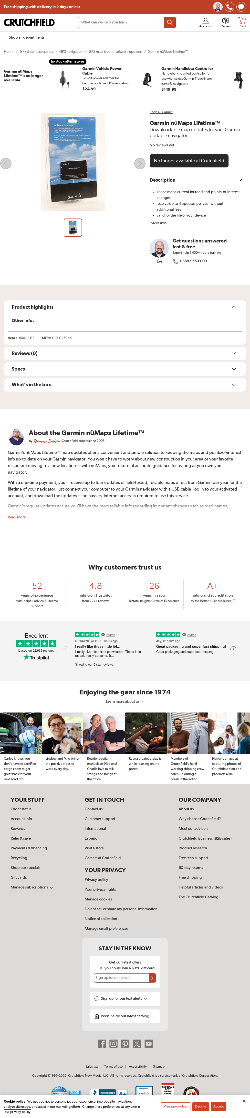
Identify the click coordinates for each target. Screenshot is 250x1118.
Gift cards (19, 878)
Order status (21, 809)
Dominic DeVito (46, 441)
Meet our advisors (193, 829)
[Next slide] (140, 163)
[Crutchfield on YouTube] (149, 1044)
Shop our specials (26, 868)
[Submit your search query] (170, 22)
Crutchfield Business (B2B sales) (205, 839)
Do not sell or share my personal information (121, 909)
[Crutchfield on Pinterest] (125, 1044)
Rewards (18, 829)
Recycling (19, 858)
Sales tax (91, 1066)
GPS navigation (70, 52)
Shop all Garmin (161, 112)
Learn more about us (123, 702)
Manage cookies (98, 899)
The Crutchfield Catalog (198, 897)
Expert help (181, 252)
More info (159, 223)
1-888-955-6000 (193, 261)
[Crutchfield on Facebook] (102, 1044)
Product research (193, 848)
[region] (125, 748)
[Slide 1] (73, 228)
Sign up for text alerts (122, 999)
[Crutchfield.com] (29, 22)
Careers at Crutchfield (103, 858)
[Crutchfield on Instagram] (113, 1044)
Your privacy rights (100, 890)
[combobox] (127, 22)
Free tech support (193, 858)
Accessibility (138, 1066)
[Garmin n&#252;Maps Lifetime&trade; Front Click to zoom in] (73, 163)
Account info (21, 819)
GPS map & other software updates (115, 52)
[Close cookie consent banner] (244, 1101)
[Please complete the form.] (152, 978)
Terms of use (113, 1066)
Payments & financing (29, 848)
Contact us (94, 809)
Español (91, 839)
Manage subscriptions (30, 887)
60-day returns (191, 868)
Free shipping (42, 7)
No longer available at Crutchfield (189, 160)
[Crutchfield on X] (137, 1044)
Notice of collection (101, 919)
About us (186, 809)
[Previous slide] (5, 163)
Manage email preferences (106, 929)
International (95, 829)
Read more (17, 517)
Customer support (100, 819)
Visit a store (94, 848)
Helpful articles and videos (201, 887)
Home (8, 52)
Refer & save (21, 839)
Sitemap (159, 1066)
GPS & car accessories (36, 52)
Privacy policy (96, 880)
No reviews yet (162, 145)
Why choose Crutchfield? (200, 819)
